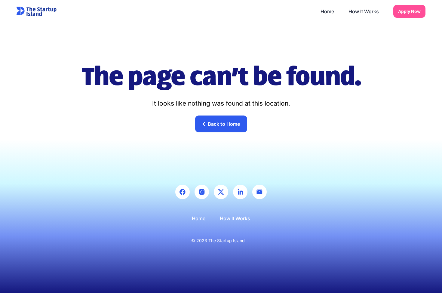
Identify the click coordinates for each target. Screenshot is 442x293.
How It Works (363, 11)
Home (327, 11)
